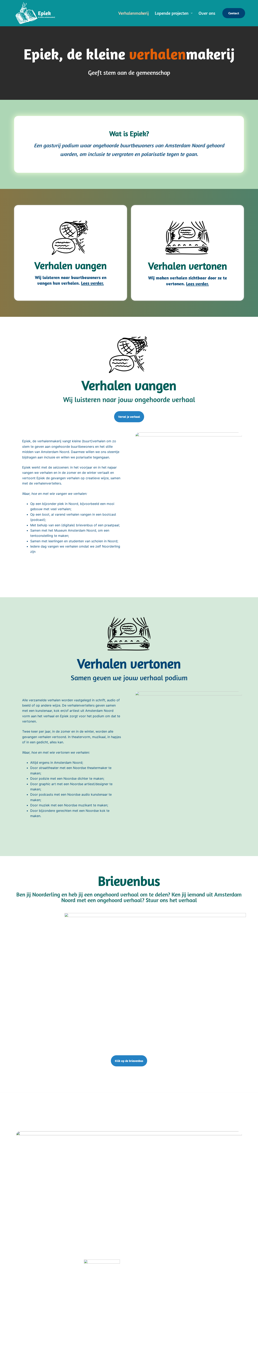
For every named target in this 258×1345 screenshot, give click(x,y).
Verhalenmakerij (133, 13)
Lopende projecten (171, 13)
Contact (233, 13)
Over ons (207, 13)
